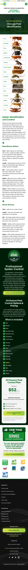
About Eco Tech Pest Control (7, 491)
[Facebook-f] (9, 557)
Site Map (3, 497)
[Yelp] (18, 557)
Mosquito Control (5, 518)
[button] (26, 4)
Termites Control (4, 516)
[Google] (15, 557)
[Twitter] (12, 557)
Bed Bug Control (4, 513)
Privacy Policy (4, 500)
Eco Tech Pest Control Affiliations (8, 494)
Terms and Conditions (6, 502)
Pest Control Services (5, 511)
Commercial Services (5, 521)
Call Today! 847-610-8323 (14, 11)
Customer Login (4, 488)
